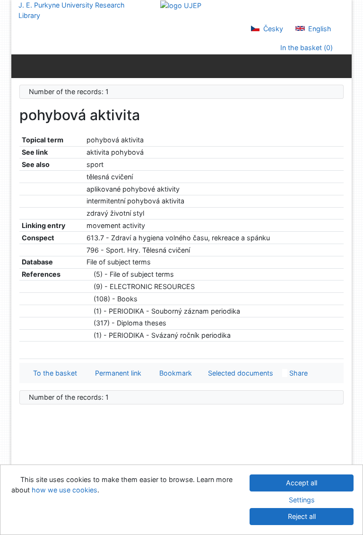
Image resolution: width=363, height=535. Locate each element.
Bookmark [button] (174, 373)
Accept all (301, 483)
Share (297, 373)
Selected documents (239, 373)
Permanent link (116, 373)
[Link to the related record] (89, 274)
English (318, 29)
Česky (272, 29)
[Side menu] (20, 65)
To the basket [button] (53, 373)
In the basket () (305, 48)
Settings (302, 500)
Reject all (302, 516)
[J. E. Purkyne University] (180, 5)
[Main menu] (342, 65)
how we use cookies (64, 490)
